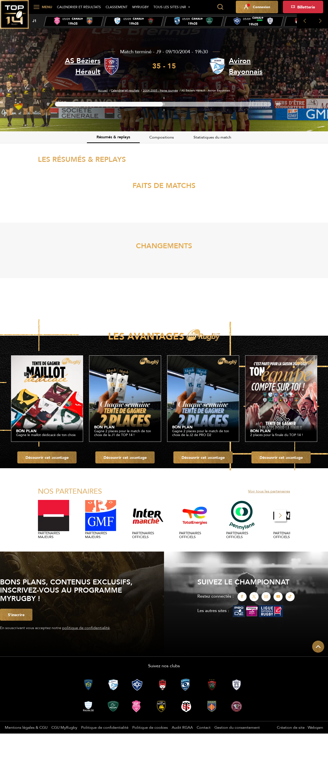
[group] (74, 21)
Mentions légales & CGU (26, 727)
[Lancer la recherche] (220, 7)
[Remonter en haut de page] (318, 647)
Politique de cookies (150, 727)
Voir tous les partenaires (269, 491)
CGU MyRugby (64, 727)
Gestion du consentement (237, 727)
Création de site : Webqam (300, 727)
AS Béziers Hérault (82, 66)
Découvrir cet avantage (47, 457)
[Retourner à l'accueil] (14, 17)
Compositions (161, 137)
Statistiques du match (212, 137)
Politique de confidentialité (104, 727)
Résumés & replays (113, 137)
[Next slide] (320, 21)
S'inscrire (16, 615)
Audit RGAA (182, 727)
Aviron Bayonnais (245, 66)
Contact (204, 727)
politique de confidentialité (86, 628)
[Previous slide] (304, 21)
